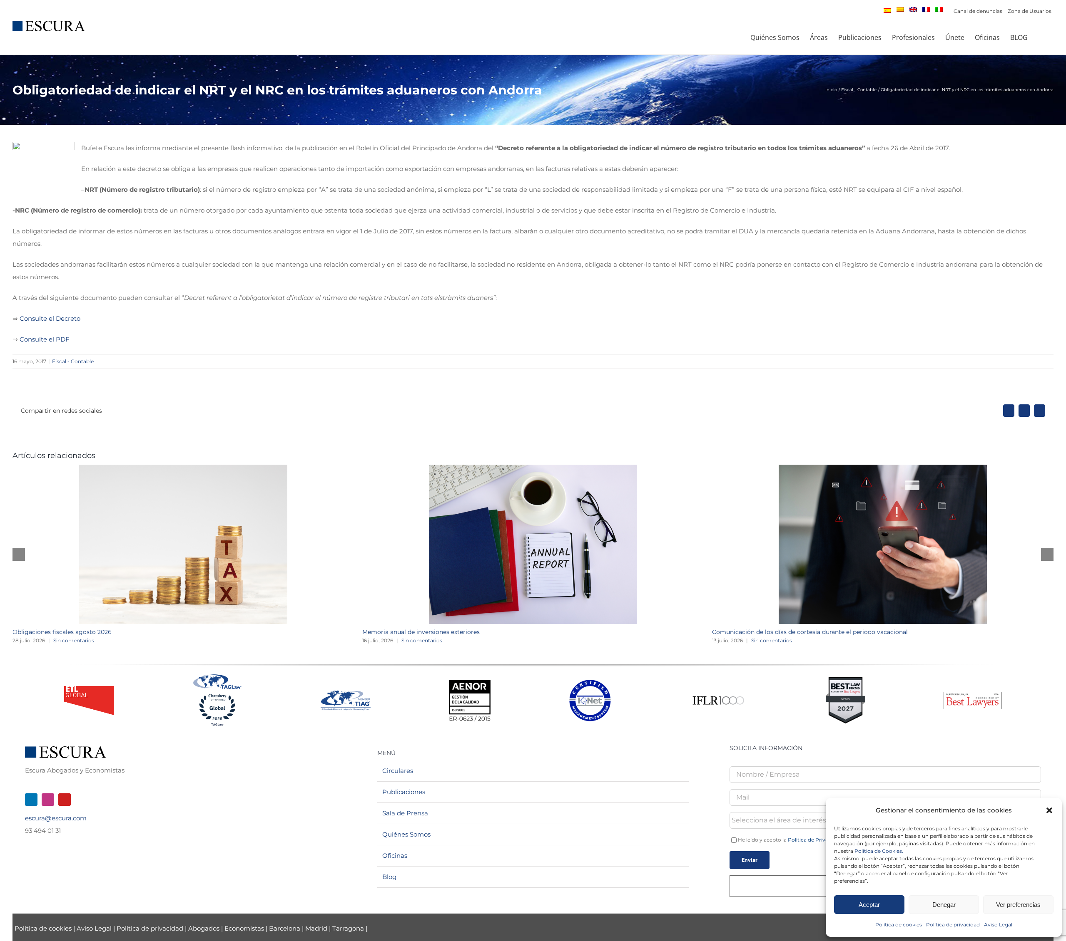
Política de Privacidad (815, 840)
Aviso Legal (998, 924)
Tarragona (348, 928)
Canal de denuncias (978, 11)
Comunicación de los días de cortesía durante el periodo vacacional (810, 632)
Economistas (244, 928)
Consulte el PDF (45, 339)
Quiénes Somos (406, 834)
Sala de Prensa (405, 813)
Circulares (397, 771)
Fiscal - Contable (73, 361)
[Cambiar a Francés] (926, 9)
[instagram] (48, 799)
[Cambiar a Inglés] (913, 9)
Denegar (944, 904)
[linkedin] (31, 799)
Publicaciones (403, 792)
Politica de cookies (44, 928)
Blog (389, 877)
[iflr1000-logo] (718, 696)
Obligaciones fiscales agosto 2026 (62, 632)
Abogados (203, 928)
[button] (1049, 810)
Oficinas (394, 855)
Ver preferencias (1018, 904)
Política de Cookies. (878, 851)
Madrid (316, 928)
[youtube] (64, 799)
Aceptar (869, 904)
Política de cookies (898, 924)
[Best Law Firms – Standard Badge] (845, 680)
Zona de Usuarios (1029, 11)
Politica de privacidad (150, 928)
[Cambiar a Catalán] (900, 9)
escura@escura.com (56, 818)
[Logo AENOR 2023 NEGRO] (470, 683)
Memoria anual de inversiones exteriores (421, 632)
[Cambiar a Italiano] (939, 9)
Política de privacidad (953, 924)
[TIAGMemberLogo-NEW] (346, 694)
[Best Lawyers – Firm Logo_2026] (973, 695)
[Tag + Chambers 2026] (217, 676)
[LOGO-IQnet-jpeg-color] (590, 683)
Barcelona (284, 928)
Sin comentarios (73, 640)
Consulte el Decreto (50, 318)
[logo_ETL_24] (89, 689)
